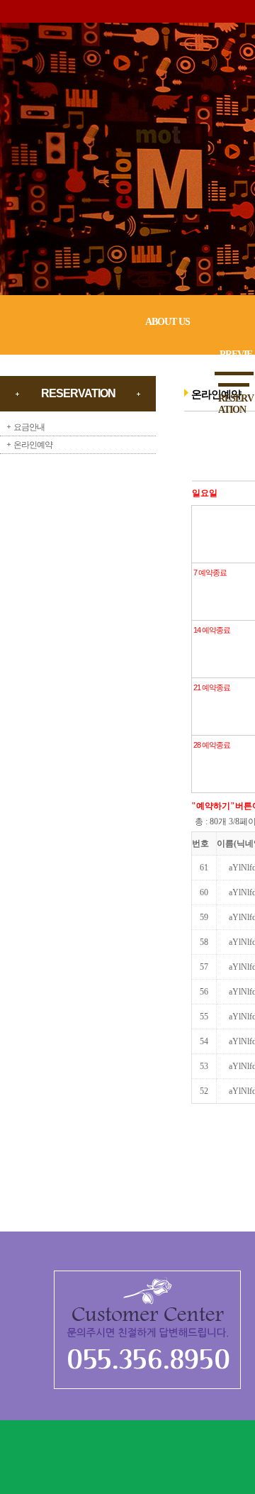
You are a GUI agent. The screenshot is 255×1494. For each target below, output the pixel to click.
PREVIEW (236, 360)
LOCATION (235, 492)
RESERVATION (236, 404)
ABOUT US (167, 321)
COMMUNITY (235, 448)
